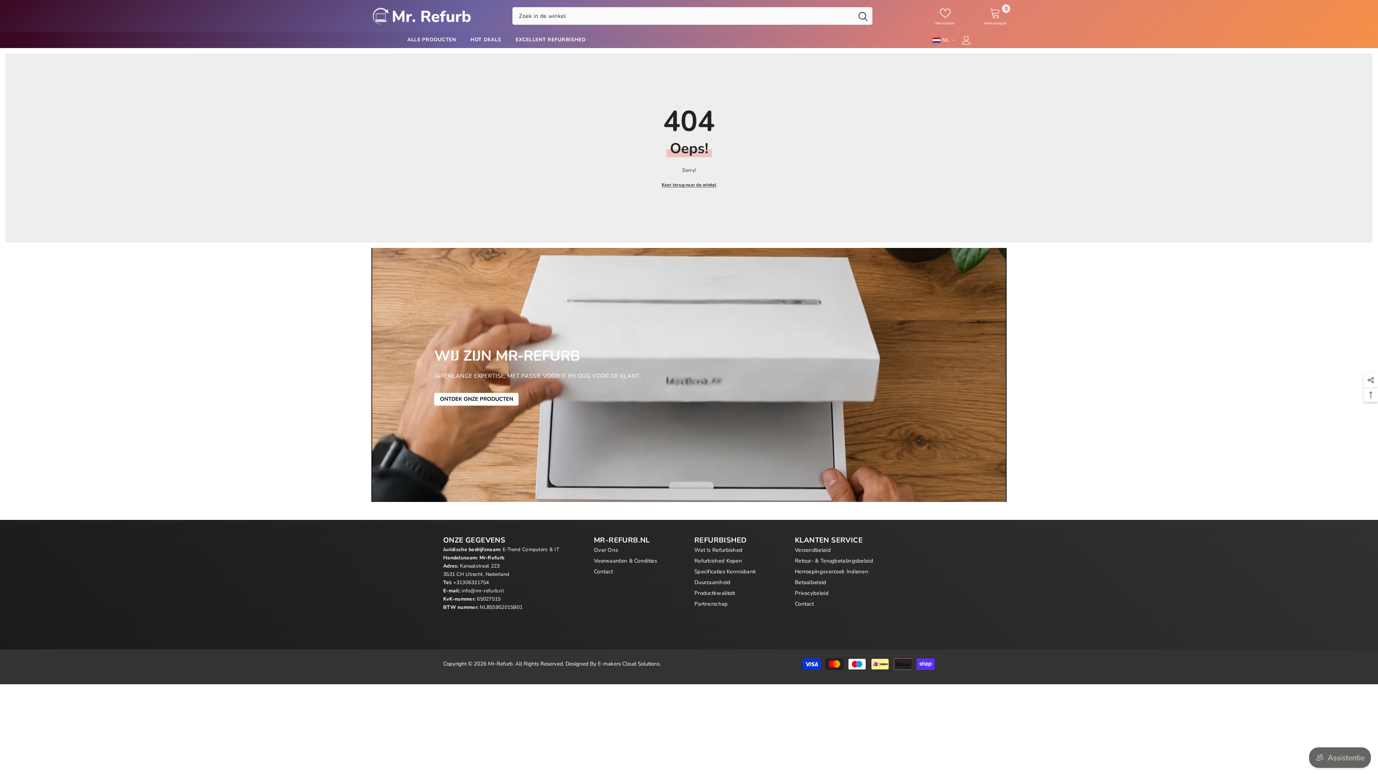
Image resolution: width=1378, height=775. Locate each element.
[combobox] (683, 15)
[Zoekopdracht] (692, 15)
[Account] (966, 40)
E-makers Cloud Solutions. (629, 663)
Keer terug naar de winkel (689, 185)
